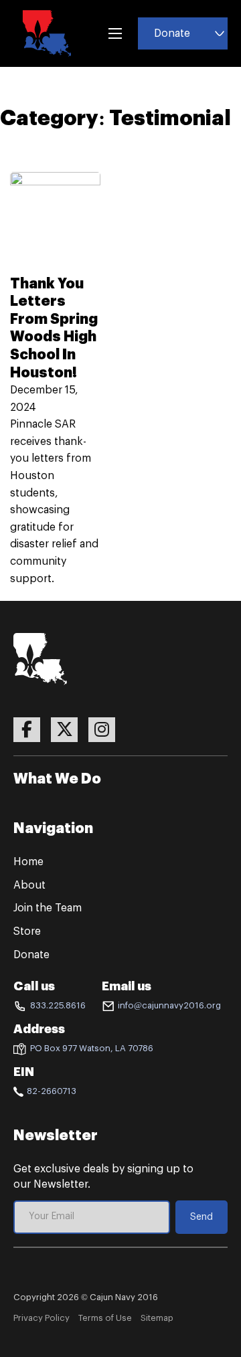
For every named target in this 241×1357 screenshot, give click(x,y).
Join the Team (47, 908)
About (29, 885)
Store (27, 931)
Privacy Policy (41, 1318)
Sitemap (157, 1318)
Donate (172, 33)
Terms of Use (105, 1318)
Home (28, 861)
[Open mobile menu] (115, 33)
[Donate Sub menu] (220, 33)
